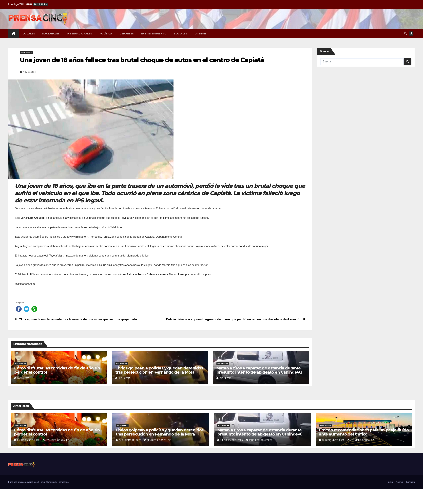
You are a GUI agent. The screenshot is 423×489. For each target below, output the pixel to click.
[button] (405, 33)
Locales (29, 33)
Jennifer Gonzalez (57, 440)
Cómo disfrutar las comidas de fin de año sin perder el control (57, 370)
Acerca (399, 482)
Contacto (410, 482)
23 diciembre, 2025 (333, 440)
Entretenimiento (154, 33)
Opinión (200, 33)
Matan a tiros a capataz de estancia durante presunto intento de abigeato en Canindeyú (259, 370)
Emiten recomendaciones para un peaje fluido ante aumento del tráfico (364, 432)
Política (105, 33)
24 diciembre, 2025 (28, 440)
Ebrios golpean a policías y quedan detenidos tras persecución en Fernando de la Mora (159, 370)
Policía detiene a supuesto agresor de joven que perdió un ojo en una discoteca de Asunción (234, 319)
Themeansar (63, 482)
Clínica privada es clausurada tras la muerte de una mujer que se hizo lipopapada (77, 319)
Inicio (390, 482)
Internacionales (79, 33)
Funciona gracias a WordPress (23, 482)
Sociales (180, 33)
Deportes (126, 33)
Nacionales (51, 33)
